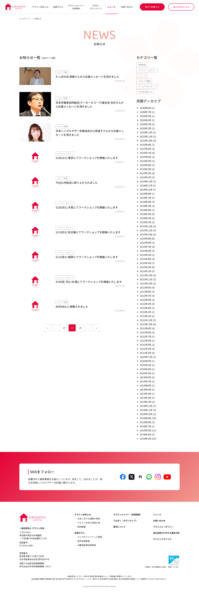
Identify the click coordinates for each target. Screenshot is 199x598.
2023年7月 (145, 246)
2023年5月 (145, 255)
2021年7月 (145, 336)
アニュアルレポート (147, 86)
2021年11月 (146, 320)
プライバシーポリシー (163, 526)
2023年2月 (145, 267)
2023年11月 (146, 230)
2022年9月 (145, 287)
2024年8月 (145, 193)
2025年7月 (145, 153)
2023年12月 (146, 226)
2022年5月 (145, 304)
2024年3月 (145, 214)
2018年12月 (146, 406)
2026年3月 (145, 124)
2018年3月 (145, 438)
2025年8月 (145, 148)
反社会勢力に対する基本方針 (166, 532)
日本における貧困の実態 (89, 518)
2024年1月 (145, 222)
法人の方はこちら (181, 6)
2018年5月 (145, 430)
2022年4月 (145, 308)
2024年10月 (146, 189)
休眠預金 (142, 64)
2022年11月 (146, 279)
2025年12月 (146, 132)
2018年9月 (145, 418)
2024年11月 (146, 185)
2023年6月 (145, 250)
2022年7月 (145, 295)
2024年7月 (145, 197)
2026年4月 (145, 120)
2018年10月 (146, 414)
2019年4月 (145, 389)
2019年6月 (145, 385)
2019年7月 (145, 381)
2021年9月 (145, 328)
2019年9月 (145, 377)
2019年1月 (145, 402)
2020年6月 (145, 361)
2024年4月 (145, 210)
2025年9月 (145, 144)
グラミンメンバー (76, 7)
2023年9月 (145, 238)
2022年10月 (146, 283)
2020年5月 (145, 365)
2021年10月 (146, 324)
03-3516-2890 (26, 545)
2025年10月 (146, 140)
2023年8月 (145, 242)
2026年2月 (145, 128)
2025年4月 (145, 165)
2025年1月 (145, 177)
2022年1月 (145, 316)
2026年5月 (145, 116)
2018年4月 (145, 434)
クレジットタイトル (162, 539)
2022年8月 (145, 291)
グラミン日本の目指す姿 (89, 522)
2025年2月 (145, 173)
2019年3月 (145, 393)
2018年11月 (146, 410)
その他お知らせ (145, 91)
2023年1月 (145, 271)
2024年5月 (145, 206)
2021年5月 (145, 340)
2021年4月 (145, 344)
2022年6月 (145, 299)
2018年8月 (145, 422)
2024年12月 (146, 181)
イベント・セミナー (147, 70)
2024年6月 (145, 202)
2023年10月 (146, 234)
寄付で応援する (152, 6)
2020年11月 (146, 357)
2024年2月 (145, 218)
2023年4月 (145, 259)
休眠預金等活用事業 (87, 545)
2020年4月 (145, 369)
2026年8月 (145, 108)
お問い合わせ (127, 6)
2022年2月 (145, 312)
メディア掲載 (144, 80)
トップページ (24, 18)
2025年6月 (145, 157)
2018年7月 (145, 426)
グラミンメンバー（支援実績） (127, 514)
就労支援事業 (84, 541)
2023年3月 (145, 263)
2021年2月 (145, 353)
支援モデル (58, 6)
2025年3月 (145, 169)
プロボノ (96, 7)
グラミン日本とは (40, 6)
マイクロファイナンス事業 (90, 536)
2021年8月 (145, 332)
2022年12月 (146, 275)
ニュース (111, 6)
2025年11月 (146, 136)
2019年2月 (145, 397)
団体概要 (82, 526)
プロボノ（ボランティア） (125, 520)
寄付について (119, 526)
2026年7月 (145, 112)
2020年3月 (145, 373)
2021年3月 (145, 348)
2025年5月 (145, 161)
